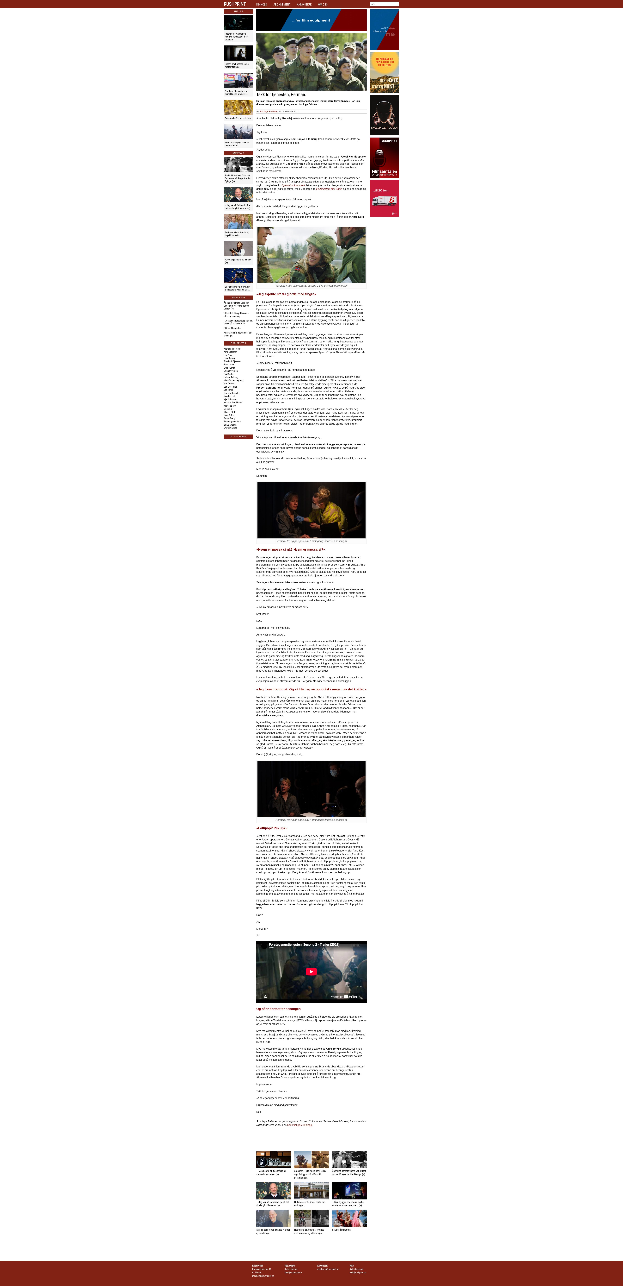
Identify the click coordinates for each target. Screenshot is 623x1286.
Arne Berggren (230, 351)
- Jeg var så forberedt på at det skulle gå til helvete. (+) (238, 322)
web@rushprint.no (358, 1272)
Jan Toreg (228, 389)
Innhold (261, 4)
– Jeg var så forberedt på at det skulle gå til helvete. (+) (238, 207)
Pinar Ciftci (229, 415)
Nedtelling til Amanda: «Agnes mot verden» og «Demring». (309, 1231)
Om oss (323, 4)
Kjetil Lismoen (230, 399)
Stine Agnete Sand (232, 421)
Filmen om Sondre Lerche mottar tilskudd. (237, 65)
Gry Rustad (229, 374)
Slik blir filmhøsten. (233, 328)
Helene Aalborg (231, 377)
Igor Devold (229, 383)
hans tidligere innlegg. (300, 1125)
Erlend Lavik (229, 367)
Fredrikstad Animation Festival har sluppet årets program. (237, 36)
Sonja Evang (229, 418)
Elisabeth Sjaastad (232, 361)
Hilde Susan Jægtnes (234, 380)
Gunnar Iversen (231, 370)
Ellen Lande (229, 364)
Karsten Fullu (230, 396)
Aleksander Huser (232, 348)
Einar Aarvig (229, 358)
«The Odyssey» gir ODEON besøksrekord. (237, 144)
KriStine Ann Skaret (233, 402)
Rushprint (235, 4)
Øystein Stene (230, 427)
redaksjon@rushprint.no (263, 1276)
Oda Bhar (228, 408)
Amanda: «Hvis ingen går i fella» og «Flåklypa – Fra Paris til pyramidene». (310, 1174)
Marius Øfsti (229, 412)
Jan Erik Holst (230, 386)
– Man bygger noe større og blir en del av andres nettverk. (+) (348, 1204)
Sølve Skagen (230, 424)
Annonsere (304, 4)
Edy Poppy (228, 355)
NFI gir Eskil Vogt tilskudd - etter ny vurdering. (236, 315)
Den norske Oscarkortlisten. (238, 118)
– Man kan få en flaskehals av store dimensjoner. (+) (271, 1172)
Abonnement (282, 4)
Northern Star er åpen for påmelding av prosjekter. (236, 92)
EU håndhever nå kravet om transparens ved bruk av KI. (237, 288)
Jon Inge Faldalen (232, 393)
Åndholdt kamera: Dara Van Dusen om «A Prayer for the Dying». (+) (237, 178)
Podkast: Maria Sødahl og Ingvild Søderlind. (237, 234)
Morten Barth (230, 405)
